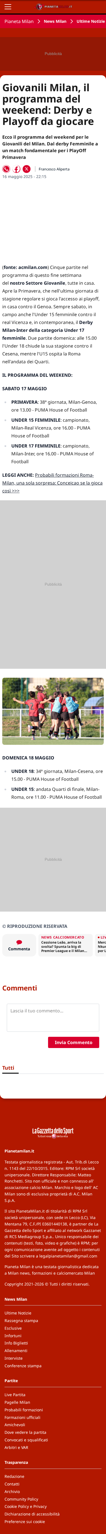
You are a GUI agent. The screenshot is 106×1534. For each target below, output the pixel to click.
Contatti (12, 1484)
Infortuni (13, 1335)
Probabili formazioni (24, 1409)
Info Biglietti (16, 1343)
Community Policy (21, 1499)
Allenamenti (16, 1350)
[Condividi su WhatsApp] (6, 169)
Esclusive (13, 1328)
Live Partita (15, 1394)
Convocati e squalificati (26, 1439)
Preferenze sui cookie (25, 1521)
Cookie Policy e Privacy (26, 1506)
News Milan (55, 21)
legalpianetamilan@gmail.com (68, 1256)
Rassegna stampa (21, 1320)
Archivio (12, 1491)
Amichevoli (15, 1424)
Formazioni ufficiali (22, 1417)
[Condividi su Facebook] (16, 169)
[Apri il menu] (8, 6)
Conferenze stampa (23, 1365)
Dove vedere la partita (25, 1432)
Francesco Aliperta (54, 169)
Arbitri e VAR (16, 1447)
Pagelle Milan (17, 1402)
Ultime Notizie (91, 21)
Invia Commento (73, 1042)
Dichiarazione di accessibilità (32, 1514)
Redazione (14, 1476)
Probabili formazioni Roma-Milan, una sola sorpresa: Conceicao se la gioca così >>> (52, 483)
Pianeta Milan (19, 21)
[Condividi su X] (27, 169)
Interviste (14, 1358)
